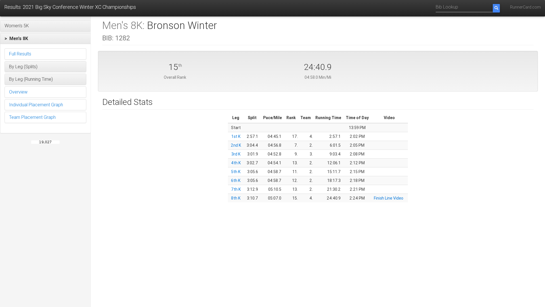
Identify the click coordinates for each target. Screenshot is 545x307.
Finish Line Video (388, 198)
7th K (236, 189)
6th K (235, 180)
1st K (235, 136)
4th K (236, 162)
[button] (45, 25)
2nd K (236, 145)
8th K (235, 198)
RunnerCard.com (525, 7)
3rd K (235, 154)
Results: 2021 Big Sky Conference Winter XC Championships (70, 7)
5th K (235, 171)
